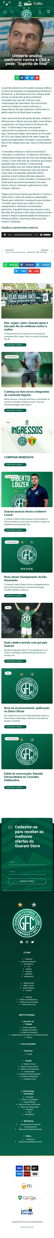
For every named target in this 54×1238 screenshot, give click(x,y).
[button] (17, 77)
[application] (27, 235)
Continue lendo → (15, 345)
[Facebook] (21, 942)
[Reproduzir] (5, 234)
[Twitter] (32, 942)
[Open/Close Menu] (4, 12)
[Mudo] (41, 234)
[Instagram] (27, 942)
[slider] (47, 234)
